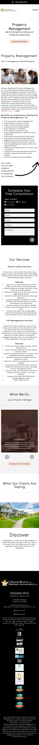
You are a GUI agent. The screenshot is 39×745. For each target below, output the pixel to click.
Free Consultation (19, 41)
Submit (32, 239)
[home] (9, 10)
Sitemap (14, 722)
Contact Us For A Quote (19, 464)
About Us (11, 111)
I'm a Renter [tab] (22, 202)
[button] (7, 457)
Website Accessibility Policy (22, 735)
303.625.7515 (21, 2)
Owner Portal (20, 610)
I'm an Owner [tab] (10, 202)
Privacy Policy (25, 722)
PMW (30, 721)
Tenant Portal (20, 614)
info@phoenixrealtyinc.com (19, 596)
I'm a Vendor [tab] (10, 205)
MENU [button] (36, 10)
